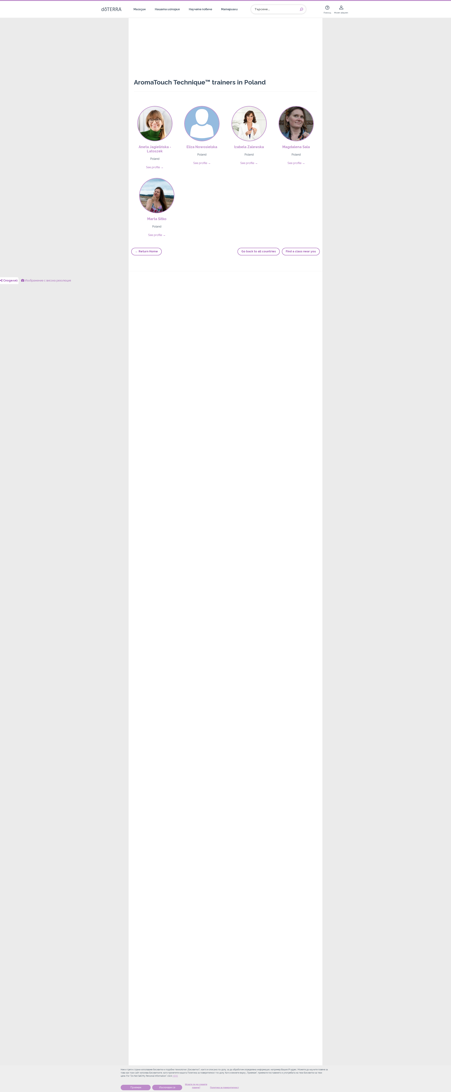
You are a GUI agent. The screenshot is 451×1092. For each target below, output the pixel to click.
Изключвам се (167, 1087)
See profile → (154, 167)
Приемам (135, 1087)
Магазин (140, 9)
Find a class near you (301, 251)
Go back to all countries (258, 251)
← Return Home (146, 251)
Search (301, 9)
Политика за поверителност (224, 1087)
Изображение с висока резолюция (47, 280)
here (175, 1076)
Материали (229, 9)
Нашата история (167, 9)
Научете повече (200, 9)
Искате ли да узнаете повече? (196, 1086)
